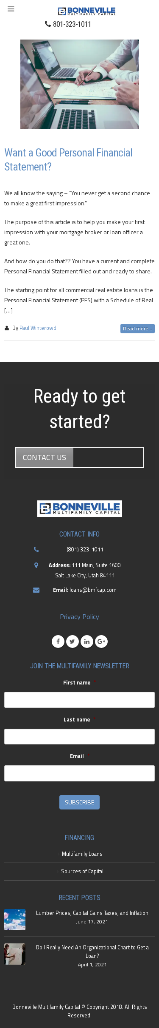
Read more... (137, 328)
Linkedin (87, 641)
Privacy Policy (79, 616)
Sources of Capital (82, 871)
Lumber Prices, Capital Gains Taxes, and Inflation (92, 913)
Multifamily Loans (82, 854)
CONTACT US (44, 457)
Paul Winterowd (38, 328)
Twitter (72, 641)
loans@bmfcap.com (93, 590)
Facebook (58, 641)
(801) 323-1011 (85, 549)
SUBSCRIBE (79, 802)
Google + (101, 641)
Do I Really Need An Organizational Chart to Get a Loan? (92, 951)
